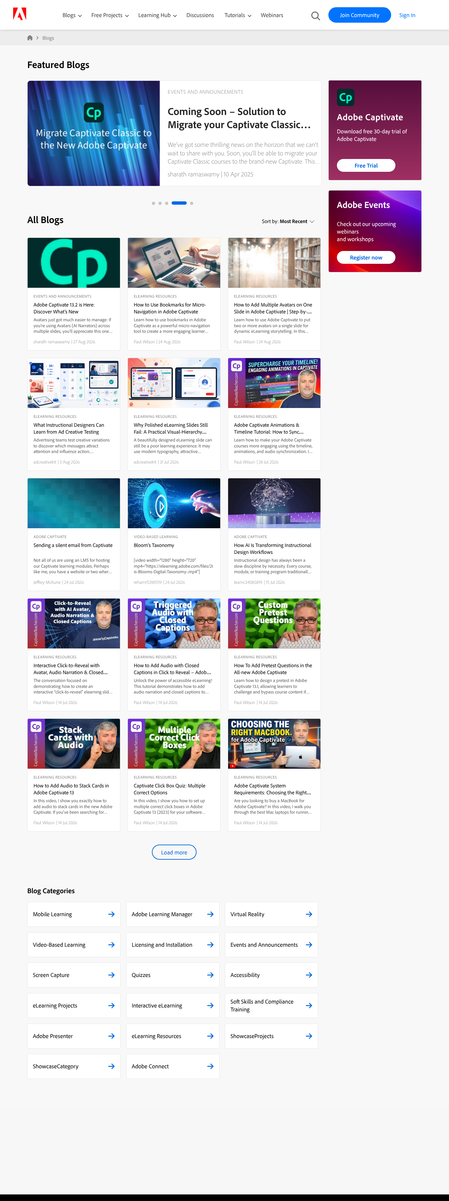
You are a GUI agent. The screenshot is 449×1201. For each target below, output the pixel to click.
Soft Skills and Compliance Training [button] (262, 1005)
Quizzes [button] (141, 975)
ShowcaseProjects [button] (251, 1036)
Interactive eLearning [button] (157, 1005)
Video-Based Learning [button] (59, 944)
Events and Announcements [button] (264, 944)
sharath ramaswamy (193, 174)
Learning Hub (155, 15)
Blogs (69, 15)
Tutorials (235, 15)
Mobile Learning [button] (52, 914)
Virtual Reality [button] (247, 914)
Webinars (272, 15)
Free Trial (366, 165)
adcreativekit (45, 462)
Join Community (359, 15)
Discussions (200, 15)
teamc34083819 (248, 582)
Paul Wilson (144, 342)
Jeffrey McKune (47, 582)
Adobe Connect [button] (150, 1066)
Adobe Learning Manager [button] (162, 914)
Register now (366, 257)
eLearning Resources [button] (156, 1036)
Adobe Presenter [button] (53, 1036)
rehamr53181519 (148, 582)
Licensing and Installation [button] (162, 944)
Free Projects (107, 15)
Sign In (407, 15)
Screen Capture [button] (51, 975)
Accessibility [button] (245, 975)
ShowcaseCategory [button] (56, 1066)
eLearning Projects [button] (55, 1005)
